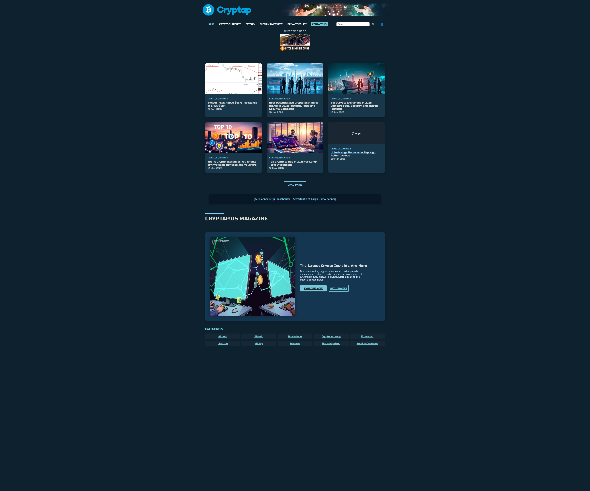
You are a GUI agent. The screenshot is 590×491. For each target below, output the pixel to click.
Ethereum (367, 336)
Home (211, 24)
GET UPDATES (338, 288)
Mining (259, 343)
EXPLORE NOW (313, 288)
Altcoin (222, 336)
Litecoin (223, 343)
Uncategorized (331, 343)
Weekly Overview (271, 24)
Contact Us (319, 24)
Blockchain (295, 336)
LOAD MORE (295, 184)
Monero (295, 343)
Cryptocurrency (230, 24)
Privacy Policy (297, 24)
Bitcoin (250, 24)
